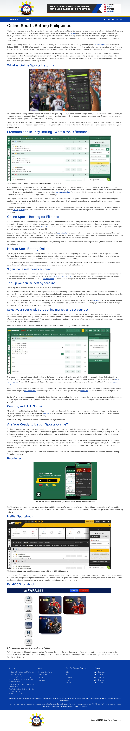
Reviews (13, 19)
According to (99, 45)
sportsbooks (62, 233)
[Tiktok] (117, 19)
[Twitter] (113, 19)
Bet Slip (46, 413)
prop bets (84, 391)
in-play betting (19, 210)
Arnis (73, 33)
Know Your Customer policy (62, 276)
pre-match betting (63, 192)
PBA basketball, (30, 391)
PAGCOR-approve (47, 227)
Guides (26, 19)
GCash (96, 300)
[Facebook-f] (104, 19)
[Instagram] (108, 19)
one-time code (48, 279)
